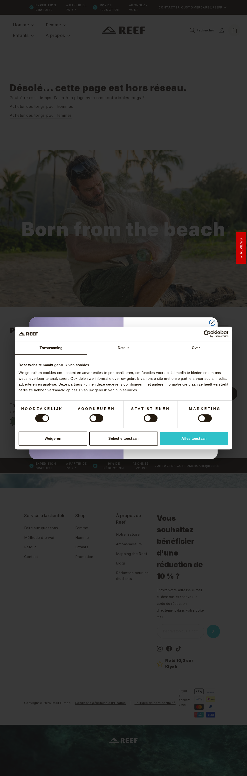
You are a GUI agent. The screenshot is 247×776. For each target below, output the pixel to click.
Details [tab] (124, 348)
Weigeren (53, 438)
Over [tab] (196, 348)
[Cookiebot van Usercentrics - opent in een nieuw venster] (207, 333)
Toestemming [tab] (51, 348)
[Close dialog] (212, 323)
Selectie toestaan (123, 438)
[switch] (96, 418)
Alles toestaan (193, 438)
